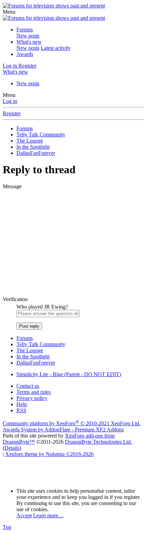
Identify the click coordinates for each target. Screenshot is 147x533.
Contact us (27, 386)
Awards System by (63, 429)
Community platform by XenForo (72, 423)
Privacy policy (32, 398)
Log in (10, 101)
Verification (15, 299)
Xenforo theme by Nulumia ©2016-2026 (49, 454)
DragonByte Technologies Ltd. (98, 442)
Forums (24, 29)
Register (12, 113)
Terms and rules (33, 392)
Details (11, 448)
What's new (29, 42)
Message (12, 186)
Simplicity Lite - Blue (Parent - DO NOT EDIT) (68, 374)
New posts (27, 36)
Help (21, 404)
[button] (9, 12)
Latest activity (56, 48)
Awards (24, 54)
